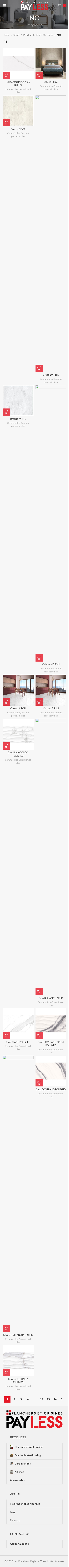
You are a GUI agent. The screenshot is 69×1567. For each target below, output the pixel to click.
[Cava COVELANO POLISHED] (18, 1194)
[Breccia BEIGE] (51, 63)
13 (48, 1399)
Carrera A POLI (18, 708)
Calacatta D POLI (51, 664)
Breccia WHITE (51, 374)
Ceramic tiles (11, 89)
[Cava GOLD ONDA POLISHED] (18, 1360)
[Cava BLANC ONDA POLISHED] (18, 734)
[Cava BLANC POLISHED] (51, 857)
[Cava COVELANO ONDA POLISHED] (51, 1023)
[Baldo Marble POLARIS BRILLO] (18, 63)
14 (55, 1399)
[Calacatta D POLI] (51, 523)
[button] (6, 75)
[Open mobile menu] (4, 5)
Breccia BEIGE (51, 82)
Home (6, 34)
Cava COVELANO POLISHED (18, 1335)
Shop (16, 34)
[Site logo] (34, 5)
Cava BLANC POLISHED (51, 998)
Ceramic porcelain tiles (53, 88)
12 (41, 1399)
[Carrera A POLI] (18, 690)
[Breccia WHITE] (51, 233)
